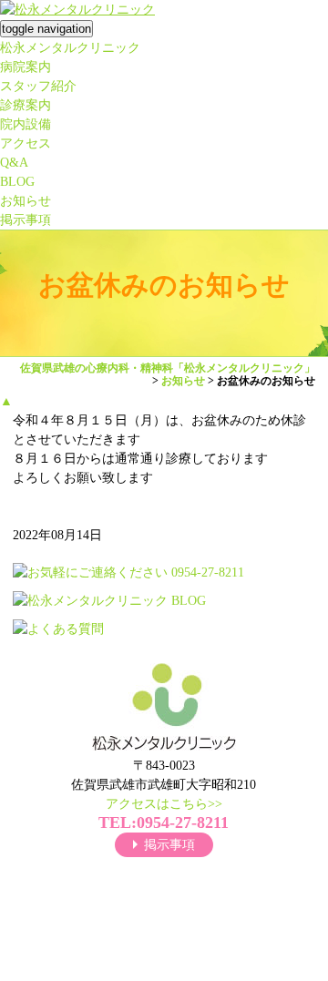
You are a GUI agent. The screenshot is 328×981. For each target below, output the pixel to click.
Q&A (14, 162)
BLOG (17, 182)
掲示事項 (25, 220)
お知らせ (25, 201)
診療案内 (25, 105)
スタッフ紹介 (38, 86)
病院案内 (25, 67)
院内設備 (25, 124)
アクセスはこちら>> (164, 804)
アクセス (25, 143)
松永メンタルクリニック (70, 48)
